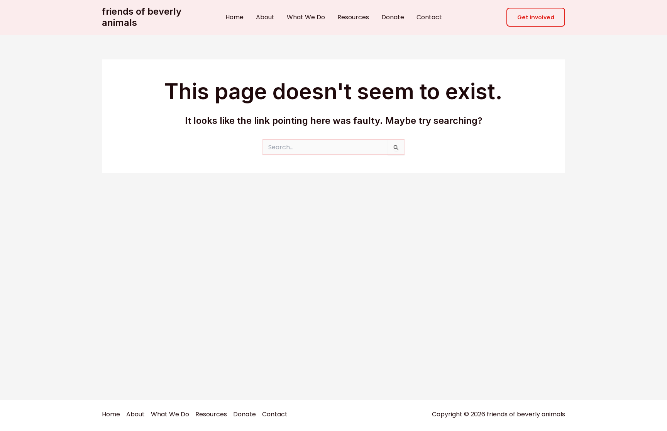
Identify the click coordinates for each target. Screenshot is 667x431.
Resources (353, 17)
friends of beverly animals (141, 17)
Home (234, 17)
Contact (429, 17)
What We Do (306, 17)
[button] (535, 17)
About (265, 17)
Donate (392, 17)
